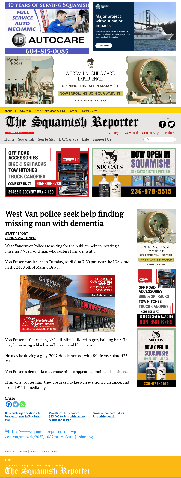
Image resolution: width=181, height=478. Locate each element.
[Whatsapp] (22, 404)
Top (7, 459)
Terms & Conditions (50, 451)
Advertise (22, 451)
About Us (9, 451)
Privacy (34, 451)
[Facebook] (9, 404)
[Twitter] (16, 404)
